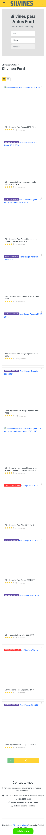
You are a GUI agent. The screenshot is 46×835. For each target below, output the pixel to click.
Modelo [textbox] (16, 47)
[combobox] (23, 33)
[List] (8, 79)
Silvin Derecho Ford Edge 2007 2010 (19, 690)
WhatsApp (24, 831)
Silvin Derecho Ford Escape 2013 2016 (20, 127)
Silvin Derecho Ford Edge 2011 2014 (19, 525)
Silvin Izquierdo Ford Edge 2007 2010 (19, 635)
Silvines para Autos (9, 65)
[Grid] (4, 79)
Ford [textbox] (15, 33)
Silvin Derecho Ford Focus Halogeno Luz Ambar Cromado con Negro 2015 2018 (21, 469)
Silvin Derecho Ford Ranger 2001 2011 (20, 580)
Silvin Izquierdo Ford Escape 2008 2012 (20, 745)
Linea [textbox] (15, 40)
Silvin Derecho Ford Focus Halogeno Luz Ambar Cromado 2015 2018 (21, 240)
